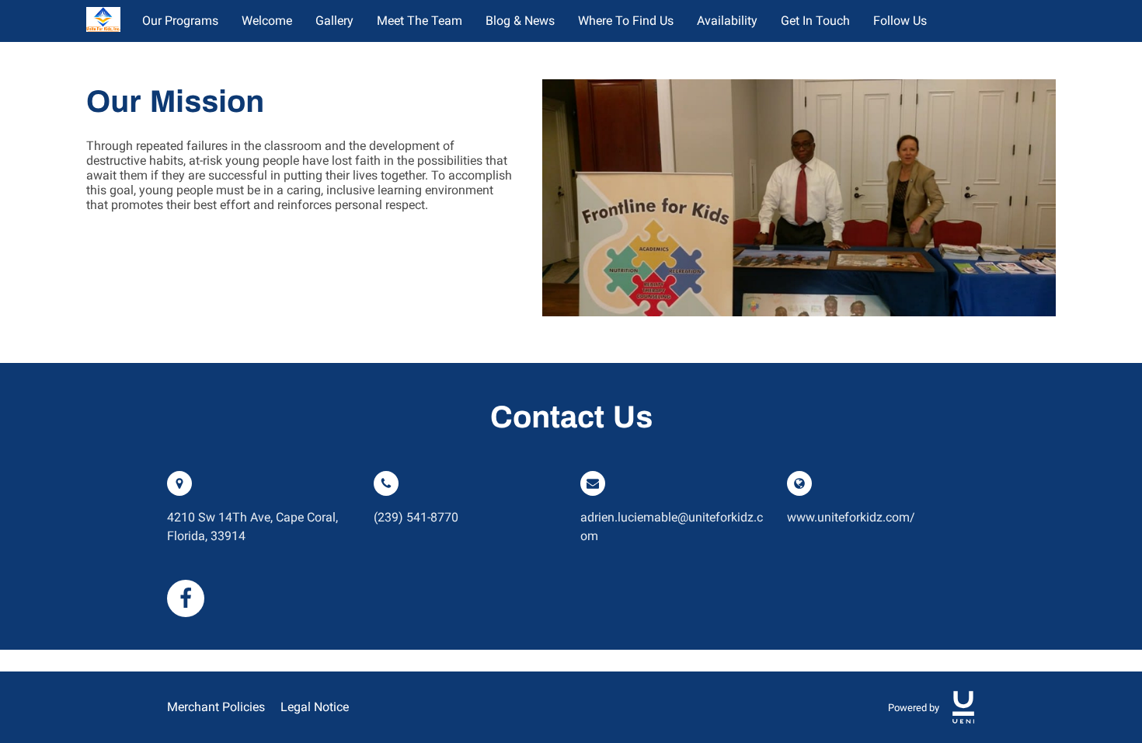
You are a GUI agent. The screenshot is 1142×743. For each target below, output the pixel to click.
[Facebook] (185, 598)
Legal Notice (314, 706)
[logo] (963, 707)
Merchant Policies (216, 706)
